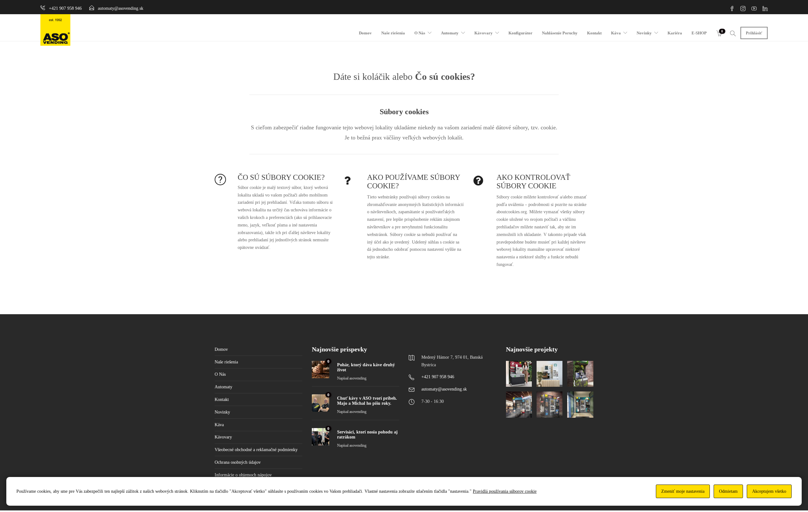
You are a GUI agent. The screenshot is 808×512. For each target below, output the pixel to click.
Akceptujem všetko (769, 491)
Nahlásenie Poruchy (560, 33)
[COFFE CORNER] (580, 374)
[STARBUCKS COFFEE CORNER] (549, 374)
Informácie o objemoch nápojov (243, 475)
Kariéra (675, 33)
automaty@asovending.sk (444, 389)
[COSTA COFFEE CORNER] (519, 374)
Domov (365, 33)
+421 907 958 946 (437, 376)
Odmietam (728, 491)
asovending (357, 378)
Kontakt (594, 33)
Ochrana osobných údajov (238, 462)
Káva (616, 33)
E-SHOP (699, 33)
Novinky (644, 33)
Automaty (450, 33)
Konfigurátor (520, 33)
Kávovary (483, 33)
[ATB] (519, 404)
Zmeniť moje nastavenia (682, 491)
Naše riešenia (393, 33)
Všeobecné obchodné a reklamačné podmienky (256, 449)
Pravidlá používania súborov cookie (505, 491)
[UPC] (580, 404)
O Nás (419, 33)
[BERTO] (549, 404)
